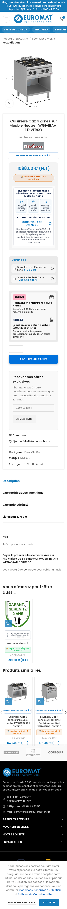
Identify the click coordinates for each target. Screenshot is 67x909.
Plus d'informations (22, 902)
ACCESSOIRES (17, 655)
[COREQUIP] (56, 752)
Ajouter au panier (33, 359)
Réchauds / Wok (42, 38)
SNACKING (41, 29)
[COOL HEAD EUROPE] (11, 752)
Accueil (7, 38)
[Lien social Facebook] (24, 464)
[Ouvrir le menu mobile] (6, 18)
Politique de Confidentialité (35, 894)
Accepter (49, 902)
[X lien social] (28, 464)
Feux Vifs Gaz (11, 42)
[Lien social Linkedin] (37, 464)
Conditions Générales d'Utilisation (40, 890)
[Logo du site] (34, 18)
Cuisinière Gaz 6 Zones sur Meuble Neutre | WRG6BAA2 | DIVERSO (18, 721)
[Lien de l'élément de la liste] (33, 799)
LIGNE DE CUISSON (15, 29)
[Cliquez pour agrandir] (9, 103)
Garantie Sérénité (17, 643)
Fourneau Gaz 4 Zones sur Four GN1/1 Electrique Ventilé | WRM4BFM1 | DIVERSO (49, 721)
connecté (30, 569)
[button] (8, 623)
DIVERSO (25, 458)
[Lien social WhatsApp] (41, 464)
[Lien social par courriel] (33, 464)
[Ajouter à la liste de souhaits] (26, 606)
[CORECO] (33, 752)
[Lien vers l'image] (22, 772)
